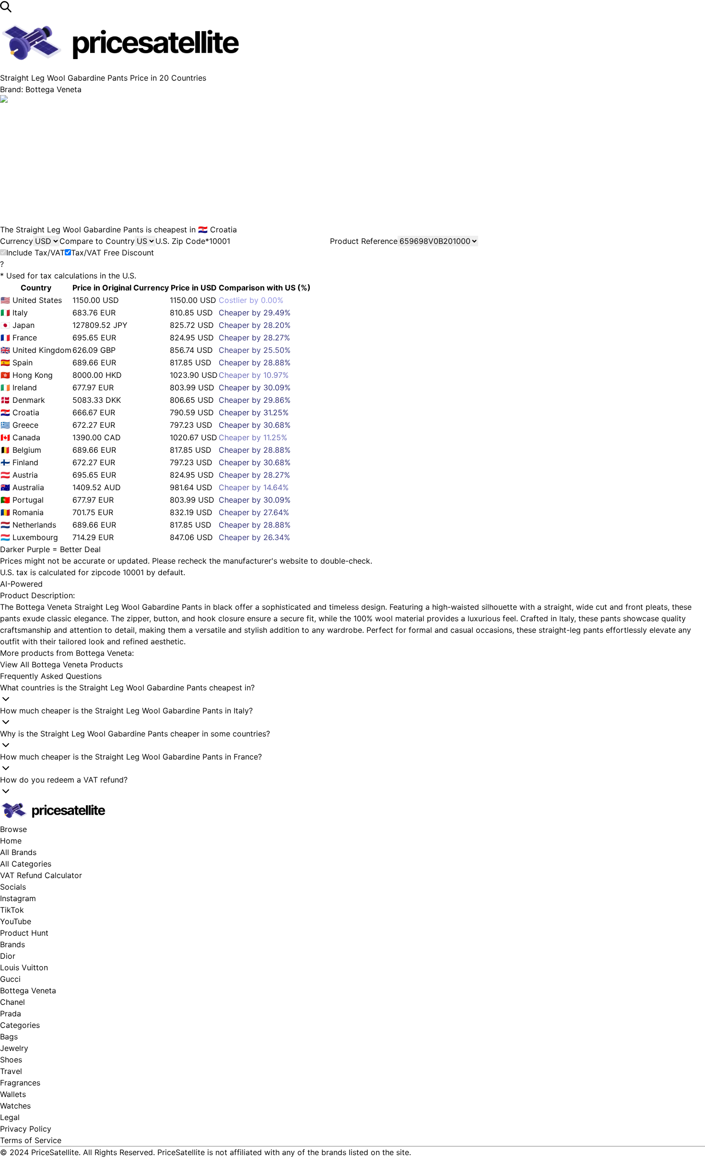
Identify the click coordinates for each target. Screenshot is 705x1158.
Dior (7, 956)
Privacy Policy (25, 1129)
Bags (9, 1036)
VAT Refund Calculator (41, 875)
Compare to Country (97, 241)
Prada (10, 1013)
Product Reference (364, 241)
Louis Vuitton (24, 967)
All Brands (18, 852)
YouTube (15, 921)
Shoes (11, 1059)
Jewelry (14, 1048)
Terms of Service (30, 1140)
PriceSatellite (55, 1152)
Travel (11, 1071)
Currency (16, 241)
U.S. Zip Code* (182, 241)
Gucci (10, 979)
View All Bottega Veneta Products (61, 664)
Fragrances (20, 1082)
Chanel (12, 1002)
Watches (15, 1105)
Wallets (13, 1094)
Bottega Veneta (28, 990)
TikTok (12, 910)
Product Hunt (24, 933)
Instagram (18, 898)
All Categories (25, 863)
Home (11, 840)
